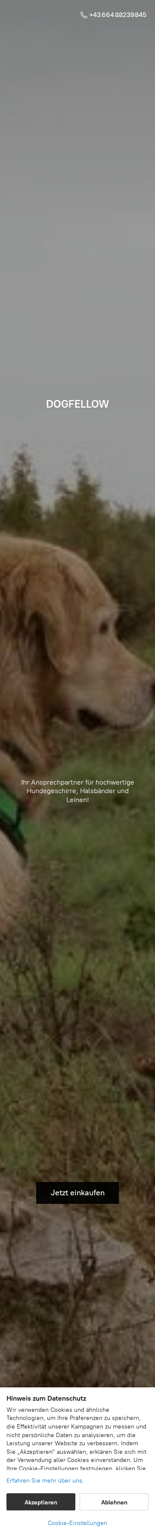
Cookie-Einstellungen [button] (77, 1523)
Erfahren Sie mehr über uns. (45, 1480)
